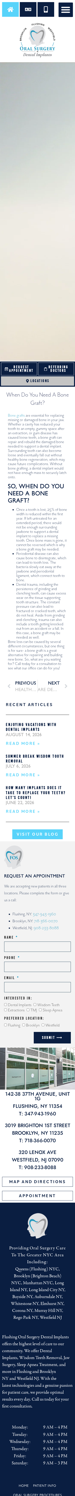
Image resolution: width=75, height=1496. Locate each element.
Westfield (52, 1025)
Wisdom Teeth (48, 1005)
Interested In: (18, 998)
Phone (10, 958)
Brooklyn (33, 1025)
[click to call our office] (46, 9)
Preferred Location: (24, 1018)
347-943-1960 (44, 914)
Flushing (14, 1025)
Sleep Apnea (52, 1010)
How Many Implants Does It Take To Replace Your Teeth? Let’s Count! (36, 793)
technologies (23, 1385)
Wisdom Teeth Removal (40, 1358)
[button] (66, 10)
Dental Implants (19, 1005)
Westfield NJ (28, 1378)
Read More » (23, 743)
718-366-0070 (46, 921)
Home (24, 1486)
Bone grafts (16, 415)
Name (9, 937)
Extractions (16, 1010)
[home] (10, 9)
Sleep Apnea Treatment (37, 1364)
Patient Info (44, 1486)
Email (10, 978)
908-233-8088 (46, 928)
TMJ (33, 1010)
